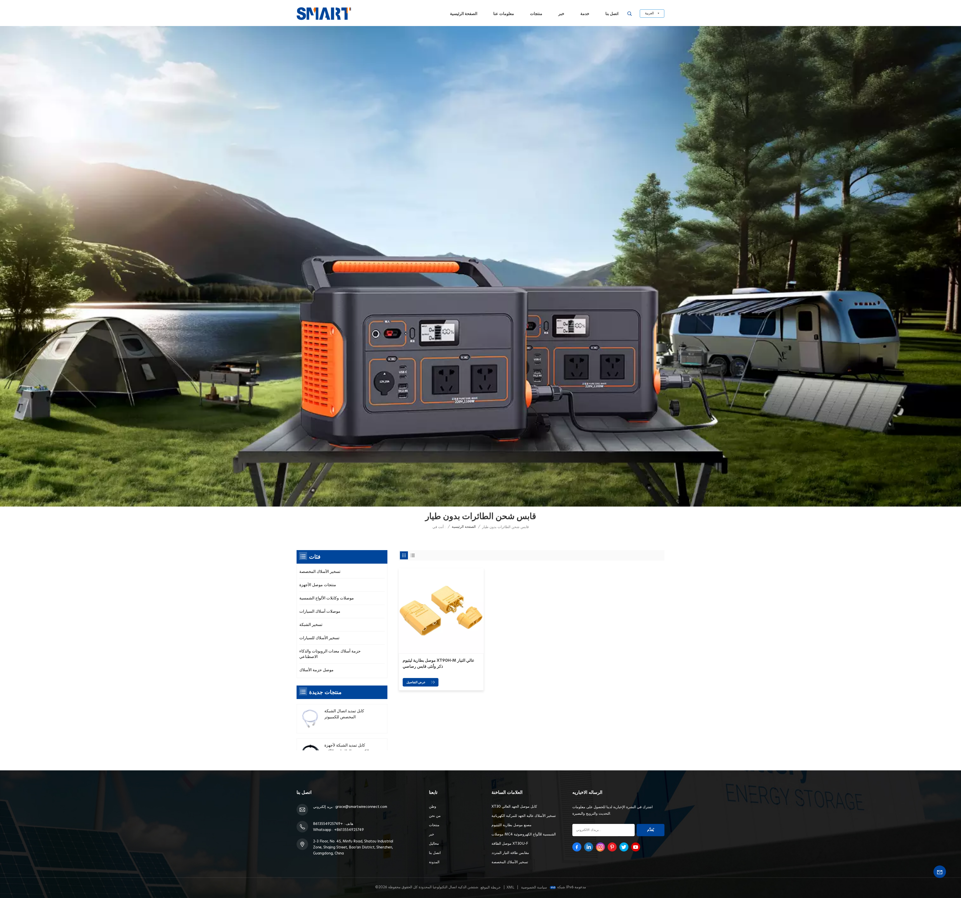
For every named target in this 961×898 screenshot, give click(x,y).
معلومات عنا (503, 14)
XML (510, 887)
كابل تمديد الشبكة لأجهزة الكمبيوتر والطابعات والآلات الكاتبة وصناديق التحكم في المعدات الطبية (346, 748)
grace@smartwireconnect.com (361, 807)
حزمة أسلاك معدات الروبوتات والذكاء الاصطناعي (330, 654)
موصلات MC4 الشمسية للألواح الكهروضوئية (524, 834)
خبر (561, 14)
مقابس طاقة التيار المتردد (510, 853)
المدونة (434, 862)
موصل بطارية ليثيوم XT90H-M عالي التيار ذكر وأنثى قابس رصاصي (438, 663)
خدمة (584, 14)
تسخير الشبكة (310, 625)
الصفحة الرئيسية (463, 14)
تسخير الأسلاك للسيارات (319, 638)
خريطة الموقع (490, 887)
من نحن (435, 816)
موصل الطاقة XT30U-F (510, 843)
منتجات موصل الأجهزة (317, 585)
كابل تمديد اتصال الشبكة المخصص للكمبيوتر (344, 714)
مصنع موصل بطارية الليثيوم (512, 825)
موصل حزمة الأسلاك (316, 670)
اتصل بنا (611, 14)
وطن (432, 806)
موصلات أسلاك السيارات (319, 611)
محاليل (434, 843)
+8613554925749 (328, 824)
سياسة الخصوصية (534, 887)
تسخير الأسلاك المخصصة (319, 572)
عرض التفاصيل (416, 682)
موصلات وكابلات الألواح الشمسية (326, 598)
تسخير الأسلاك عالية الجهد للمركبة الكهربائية (524, 816)
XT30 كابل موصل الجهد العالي (514, 806)
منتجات (536, 14)
